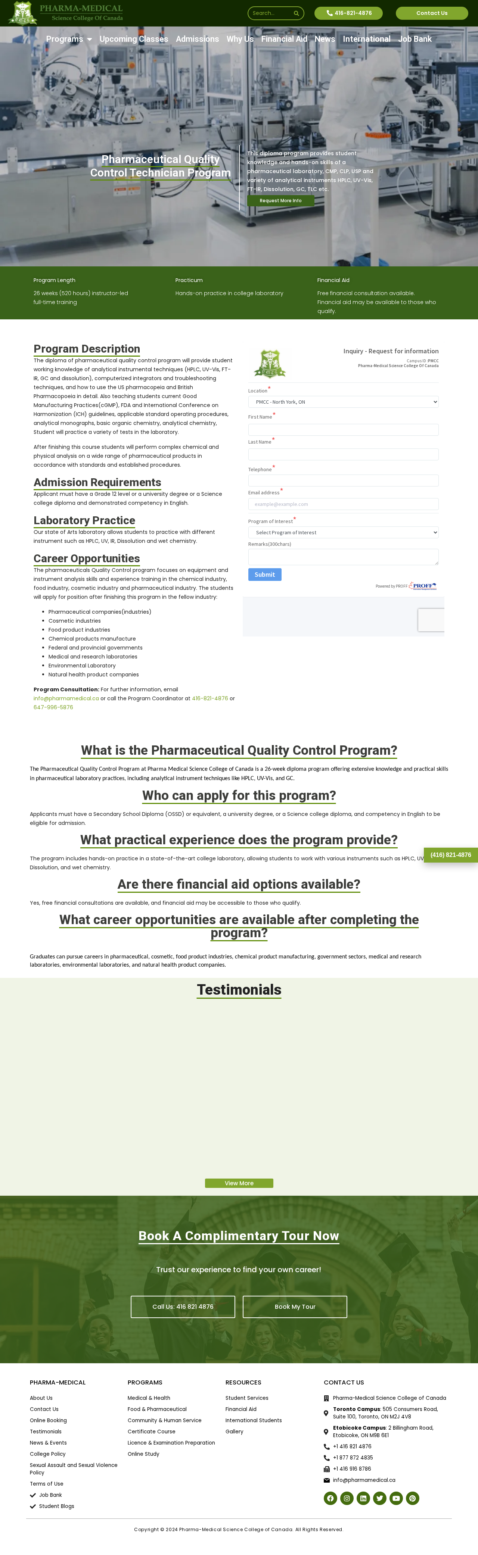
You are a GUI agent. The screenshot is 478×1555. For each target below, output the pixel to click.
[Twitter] (380, 1498)
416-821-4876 (210, 698)
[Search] (296, 13)
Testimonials (239, 990)
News (325, 39)
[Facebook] (330, 1498)
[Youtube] (396, 1498)
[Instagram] (347, 1498)
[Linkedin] (363, 1498)
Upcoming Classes (134, 39)
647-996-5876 (53, 707)
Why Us (240, 39)
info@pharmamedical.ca (66, 698)
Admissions (197, 39)
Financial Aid (284, 39)
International (367, 39)
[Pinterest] (412, 1498)
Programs (64, 39)
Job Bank (415, 39)
